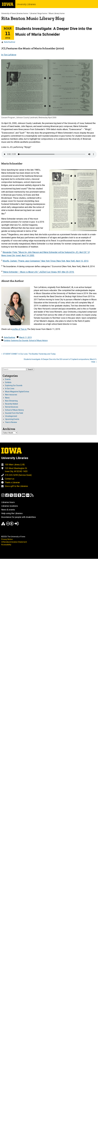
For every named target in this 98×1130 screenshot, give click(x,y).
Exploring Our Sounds (19, 340)
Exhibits (7, 340)
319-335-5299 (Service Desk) (18, 475)
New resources (11, 395)
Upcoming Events (12, 419)
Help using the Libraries (12, 513)
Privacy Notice (7, 539)
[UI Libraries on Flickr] (27, 496)
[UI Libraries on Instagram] (3, 496)
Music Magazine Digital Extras (17, 392)
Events (8, 379)
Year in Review (11, 422)
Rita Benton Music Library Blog (32, 18)
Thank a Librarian (12, 482)
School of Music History (38, 340)
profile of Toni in (19, 329)
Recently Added (11, 404)
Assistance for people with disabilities (18, 517)
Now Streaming (11, 401)
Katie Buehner (9, 42)
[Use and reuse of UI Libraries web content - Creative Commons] (10, 525)
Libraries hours (8, 502)
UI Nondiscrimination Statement (14, 542)
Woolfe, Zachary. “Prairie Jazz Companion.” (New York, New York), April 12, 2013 (45, 261)
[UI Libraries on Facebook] (7, 496)
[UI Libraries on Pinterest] (15, 496)
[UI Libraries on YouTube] (23, 496)
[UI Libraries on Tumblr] (19, 496)
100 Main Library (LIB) (15, 464)
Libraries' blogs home (38, 13)
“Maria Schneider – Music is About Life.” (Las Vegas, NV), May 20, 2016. (38, 272)
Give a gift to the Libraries (16, 486)
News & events (8, 509)
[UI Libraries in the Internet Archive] (3, 525)
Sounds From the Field (14, 413)
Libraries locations (9, 506)
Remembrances (11, 407)
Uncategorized (11, 416)
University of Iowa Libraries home (14, 13)
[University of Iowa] (7, 4)
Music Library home (57, 13)
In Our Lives (9, 388)
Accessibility (6, 545)
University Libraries (26, 4)
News (7, 398)
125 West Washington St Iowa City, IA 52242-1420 (16, 470)
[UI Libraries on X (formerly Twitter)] (11, 496)
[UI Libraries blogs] (31, 496)
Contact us (9, 479)
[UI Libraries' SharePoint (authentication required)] (16, 525)
